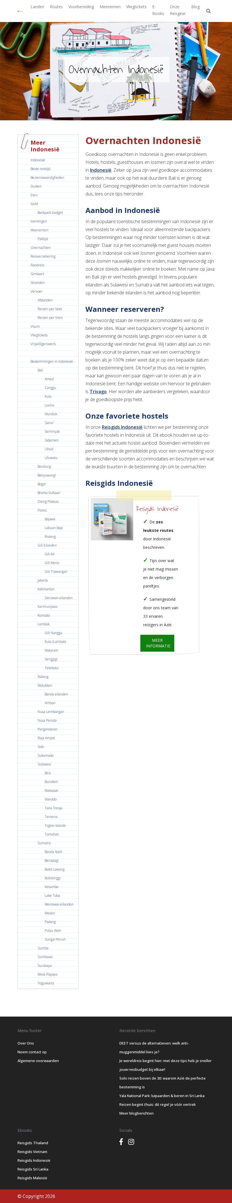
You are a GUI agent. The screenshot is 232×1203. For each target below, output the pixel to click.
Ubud (49, 449)
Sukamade (46, 755)
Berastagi (52, 860)
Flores (42, 510)
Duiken (36, 186)
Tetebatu (52, 667)
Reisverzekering (43, 256)
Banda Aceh (53, 851)
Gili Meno (52, 562)
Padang (50, 921)
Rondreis (37, 265)
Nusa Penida (47, 720)
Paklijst (43, 238)
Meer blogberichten (136, 1113)
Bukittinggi (53, 878)
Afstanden (45, 300)
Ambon (50, 703)
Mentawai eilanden (59, 904)
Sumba (43, 948)
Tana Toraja (53, 808)
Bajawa (50, 519)
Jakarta (43, 580)
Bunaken (51, 781)
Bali (40, 370)
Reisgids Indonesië (122, 427)
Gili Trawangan (56, 571)
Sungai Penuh (55, 939)
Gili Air (50, 554)
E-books (158, 10)
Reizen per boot (50, 308)
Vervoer (37, 291)
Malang (43, 676)
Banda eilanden (56, 694)
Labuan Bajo (54, 527)
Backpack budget (50, 212)
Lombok (44, 624)
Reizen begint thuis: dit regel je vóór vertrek (157, 1104)
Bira (48, 773)
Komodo (44, 615)
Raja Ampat (46, 738)
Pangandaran (47, 729)
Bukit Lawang (55, 869)
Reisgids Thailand (33, 1142)
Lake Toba (52, 895)
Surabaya (45, 965)
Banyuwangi (47, 475)
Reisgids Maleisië (32, 1177)
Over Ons (26, 1043)
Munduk (51, 414)
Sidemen (52, 440)
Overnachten (41, 247)
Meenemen (110, 6)
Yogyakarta (46, 983)
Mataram (51, 650)
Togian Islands (55, 825)
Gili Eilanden (47, 545)
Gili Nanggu (53, 632)
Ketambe (52, 886)
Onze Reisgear (178, 10)
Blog (195, 6)
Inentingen (39, 221)
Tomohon (52, 834)
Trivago (98, 391)
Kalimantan (46, 589)
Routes (56, 6)
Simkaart (37, 273)
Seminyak (52, 431)
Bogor (42, 484)
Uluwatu (51, 457)
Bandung (44, 466)
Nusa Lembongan (51, 711)
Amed (49, 379)
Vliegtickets (136, 6)
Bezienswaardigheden (47, 177)
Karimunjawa (47, 606)
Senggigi (51, 659)
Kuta (48, 396)
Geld (34, 203)
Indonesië (38, 160)
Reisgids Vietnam (32, 1151)
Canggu (50, 387)
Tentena (51, 816)
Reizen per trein (50, 317)
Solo (41, 746)
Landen (37, 6)
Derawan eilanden (59, 597)
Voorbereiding (81, 6)
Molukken (45, 685)
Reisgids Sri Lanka (33, 1169)
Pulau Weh (53, 930)
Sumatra (44, 843)
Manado (51, 799)
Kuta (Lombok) (55, 641)
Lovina (49, 405)
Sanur (49, 422)
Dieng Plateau (48, 501)
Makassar (52, 790)
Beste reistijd (40, 168)
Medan (50, 913)
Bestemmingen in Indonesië (52, 361)
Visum (35, 326)
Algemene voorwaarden (38, 1060)
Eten (34, 195)
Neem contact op (32, 1051)
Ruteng (50, 536)
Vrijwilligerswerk (43, 343)
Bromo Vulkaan (49, 492)
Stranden (38, 282)
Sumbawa (45, 956)
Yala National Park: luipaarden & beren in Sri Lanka (162, 1095)
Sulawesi (44, 764)
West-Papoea (47, 974)
